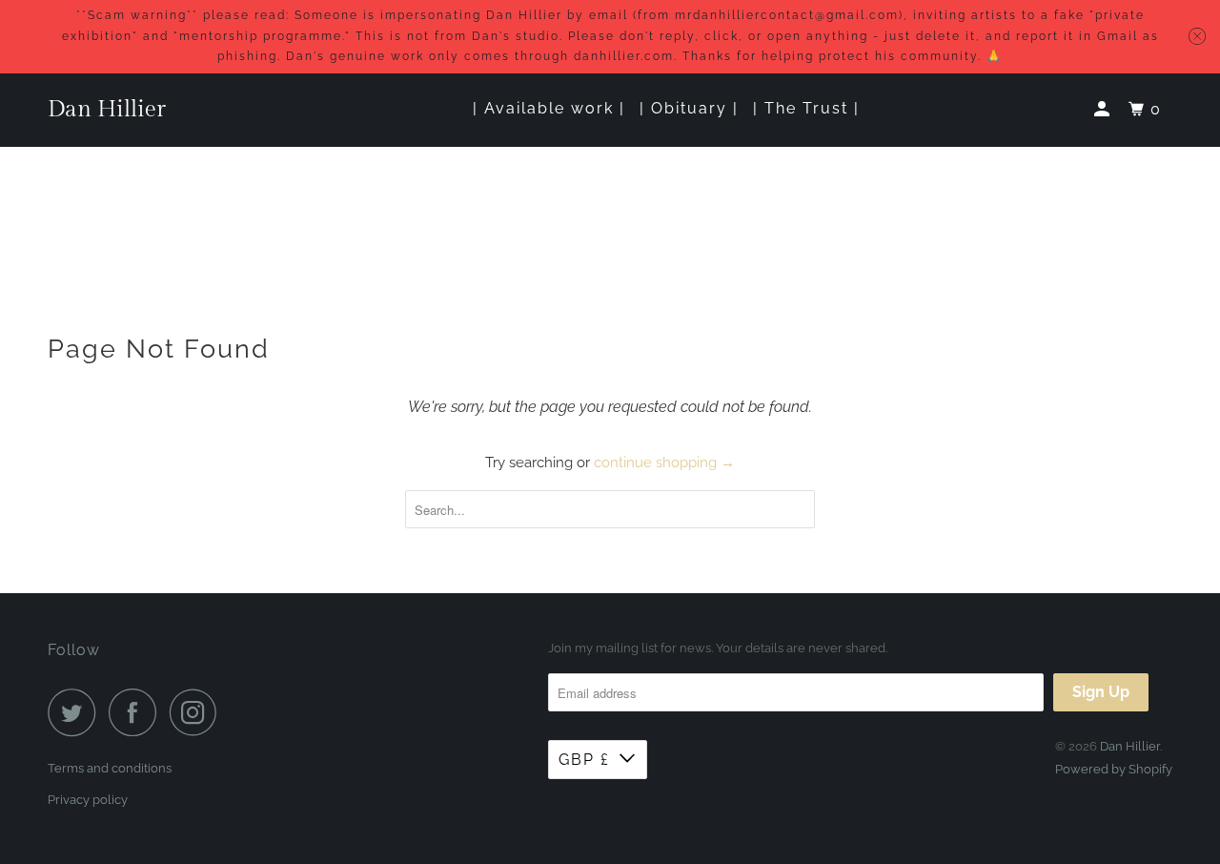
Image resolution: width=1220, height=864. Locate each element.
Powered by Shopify (1113, 769)
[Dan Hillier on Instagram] (198, 712)
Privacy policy (88, 799)
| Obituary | (689, 108)
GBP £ (584, 760)
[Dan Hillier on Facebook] (137, 712)
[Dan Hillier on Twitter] (76, 712)
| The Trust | (806, 108)
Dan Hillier (107, 109)
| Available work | (549, 108)
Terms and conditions (110, 768)
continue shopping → (664, 462)
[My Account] (1104, 110)
